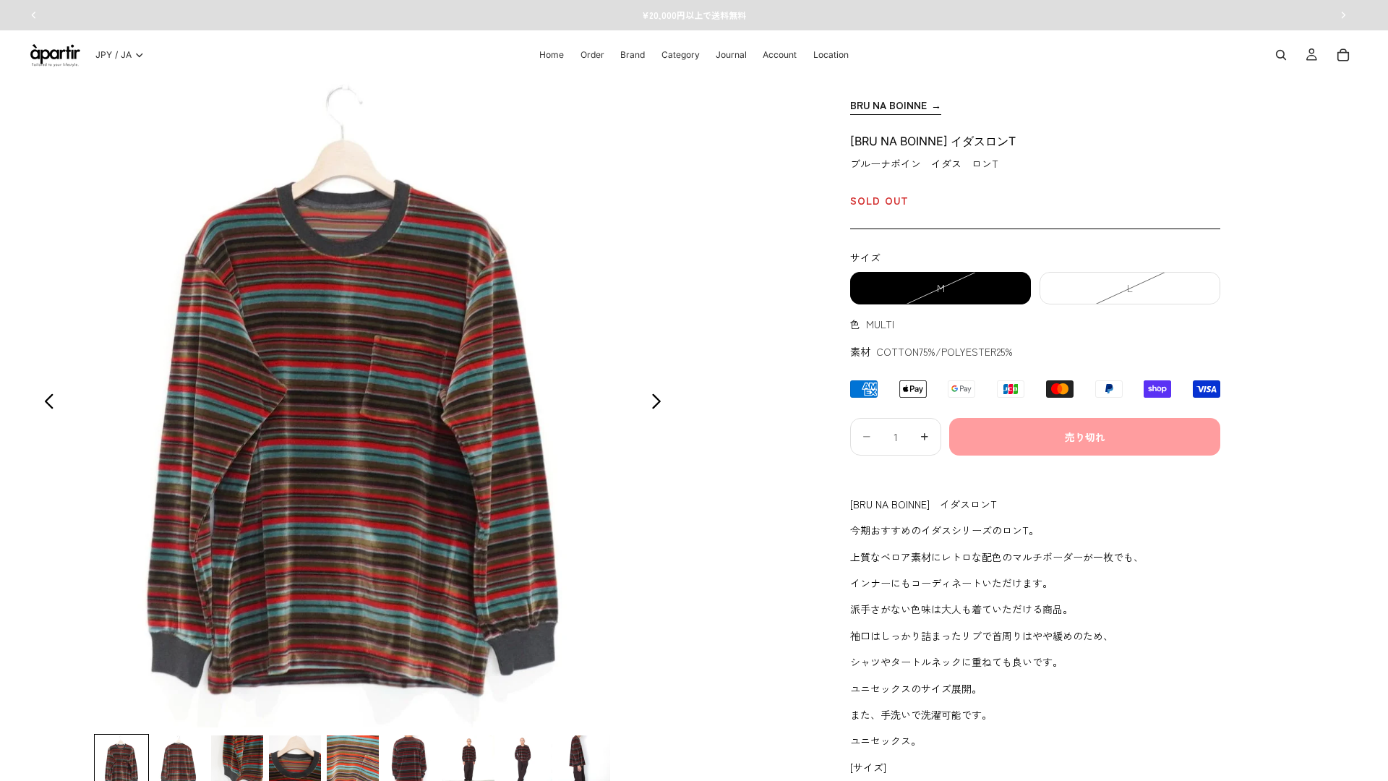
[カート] (1343, 55)
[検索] (1281, 55)
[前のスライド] (45, 403)
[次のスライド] (660, 403)
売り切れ (1085, 437)
